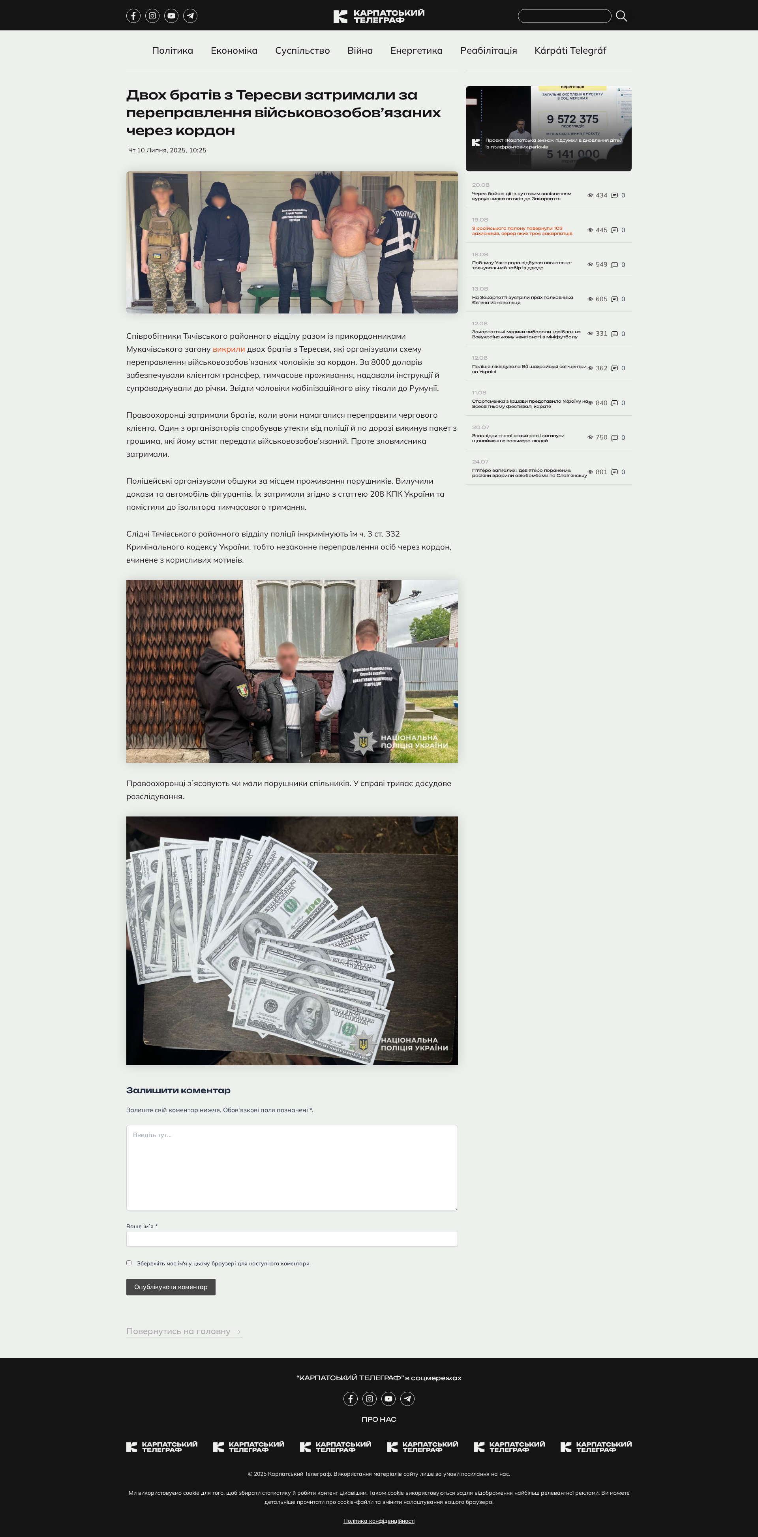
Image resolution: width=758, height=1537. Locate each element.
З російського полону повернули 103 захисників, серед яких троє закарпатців (522, 231)
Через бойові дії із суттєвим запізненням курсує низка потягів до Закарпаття (521, 196)
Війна (360, 50)
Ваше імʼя (142, 1226)
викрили (229, 349)
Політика (172, 50)
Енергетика (416, 50)
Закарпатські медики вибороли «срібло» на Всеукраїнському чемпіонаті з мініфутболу (526, 334)
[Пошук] (623, 16)
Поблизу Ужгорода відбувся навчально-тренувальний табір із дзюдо (522, 265)
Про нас (379, 1419)
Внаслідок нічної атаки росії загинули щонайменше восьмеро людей (518, 438)
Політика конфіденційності (379, 1520)
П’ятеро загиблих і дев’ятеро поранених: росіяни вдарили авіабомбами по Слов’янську (529, 473)
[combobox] (565, 16)
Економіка (234, 50)
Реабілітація (488, 50)
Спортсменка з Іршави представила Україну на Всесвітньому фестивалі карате (530, 404)
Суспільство (302, 50)
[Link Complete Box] (549, 129)
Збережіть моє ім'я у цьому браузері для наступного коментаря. (224, 1263)
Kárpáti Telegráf (570, 50)
